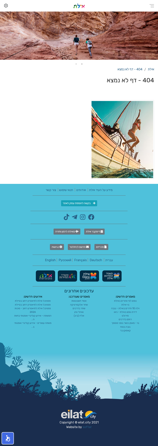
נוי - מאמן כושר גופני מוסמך (125, 322)
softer (87, 427)
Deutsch (96, 260)
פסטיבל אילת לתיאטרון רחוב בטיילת (33, 300)
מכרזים (100, 247)
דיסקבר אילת (93, 231)
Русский (65, 260)
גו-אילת (125, 304)
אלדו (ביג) (79, 315)
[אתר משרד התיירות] (67, 276)
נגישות (56, 247)
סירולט (125, 315)
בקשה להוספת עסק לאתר (77, 203)
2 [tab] (76, 64)
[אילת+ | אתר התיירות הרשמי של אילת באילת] (79, 6)
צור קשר (51, 190)
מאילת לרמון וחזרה (65, 231)
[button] (7, 438)
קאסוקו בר (125, 330)
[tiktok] (66, 218)
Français (80, 260)
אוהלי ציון (79, 312)
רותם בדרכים (125, 319)
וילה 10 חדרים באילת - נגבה (125, 308)
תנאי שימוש (66, 190)
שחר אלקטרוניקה (79, 304)
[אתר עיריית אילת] (89, 276)
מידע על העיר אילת (101, 190)
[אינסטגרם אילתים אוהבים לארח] (81, 218)
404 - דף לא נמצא (130, 69)
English (50, 260)
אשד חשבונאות (79, 300)
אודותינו (81, 190)
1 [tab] (82, 64)
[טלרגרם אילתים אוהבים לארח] (73, 218)
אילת (151, 69)
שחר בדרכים (79, 308)
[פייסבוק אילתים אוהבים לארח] (90, 218)
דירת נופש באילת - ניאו (125, 312)
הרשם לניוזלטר (78, 247)
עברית (109, 260)
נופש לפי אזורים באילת (125, 300)
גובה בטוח (125, 326)
